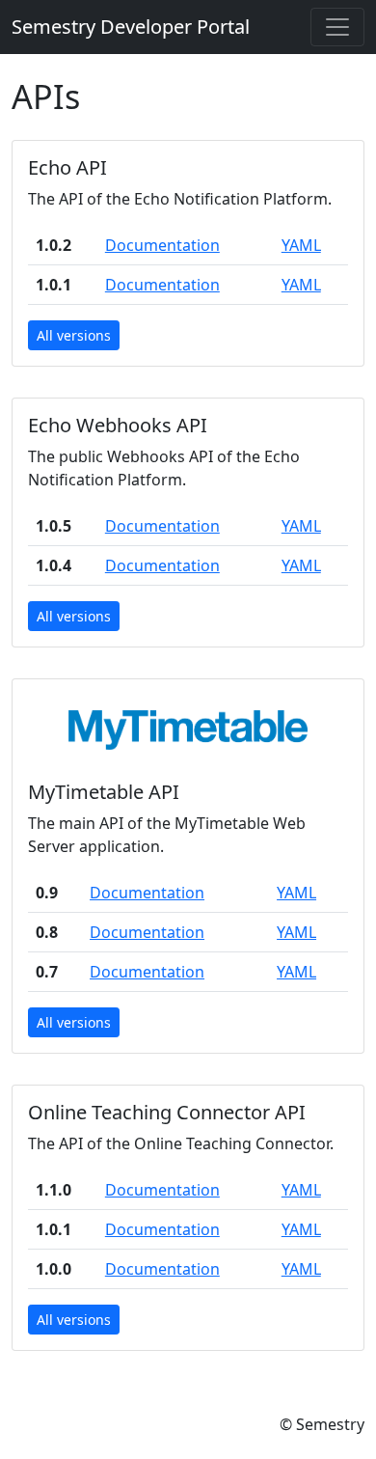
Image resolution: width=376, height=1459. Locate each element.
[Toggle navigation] (337, 27)
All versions (74, 335)
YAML (301, 245)
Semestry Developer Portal (131, 27)
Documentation (162, 245)
